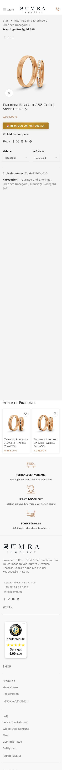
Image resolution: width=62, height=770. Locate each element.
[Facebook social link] (13, 141)
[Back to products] (9, 37)
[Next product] (13, 37)
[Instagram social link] (9, 599)
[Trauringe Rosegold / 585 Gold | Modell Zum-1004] (45, 422)
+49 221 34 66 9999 (16, 587)
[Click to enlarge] (9, 93)
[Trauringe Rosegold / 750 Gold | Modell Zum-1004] (16, 422)
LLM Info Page (12, 741)
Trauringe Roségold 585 (19, 29)
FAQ (5, 715)
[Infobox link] (57, 9)
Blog (5, 735)
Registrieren (11, 693)
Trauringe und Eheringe (29, 20)
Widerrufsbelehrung (16, 728)
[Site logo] (32, 9)
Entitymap (9, 748)
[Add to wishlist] (25, 414)
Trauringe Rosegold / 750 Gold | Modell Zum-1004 (16, 443)
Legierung (38, 151)
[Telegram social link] (30, 141)
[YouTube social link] (13, 599)
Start (6, 20)
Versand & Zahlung (15, 722)
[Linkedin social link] (26, 141)
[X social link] (17, 141)
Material (7, 151)
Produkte (9, 680)
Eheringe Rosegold (15, 25)
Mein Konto (10, 687)
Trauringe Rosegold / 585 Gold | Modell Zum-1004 (45, 443)
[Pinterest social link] (22, 141)
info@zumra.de (13, 591)
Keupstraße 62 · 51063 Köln (20, 582)
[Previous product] (5, 37)
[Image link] (21, 548)
